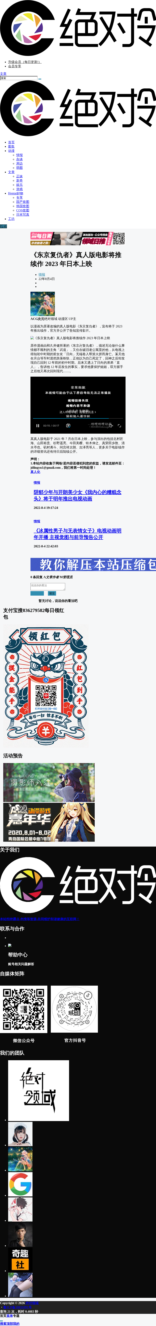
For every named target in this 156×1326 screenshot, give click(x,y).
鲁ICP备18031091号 (17, 1307)
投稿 (3, 226)
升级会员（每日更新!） (25, 62)
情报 (42, 274)
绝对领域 (32, 1303)
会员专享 (14, 66)
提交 (52, 593)
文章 (11, 172)
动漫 (11, 150)
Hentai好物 (15, 193)
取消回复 (37, 593)
